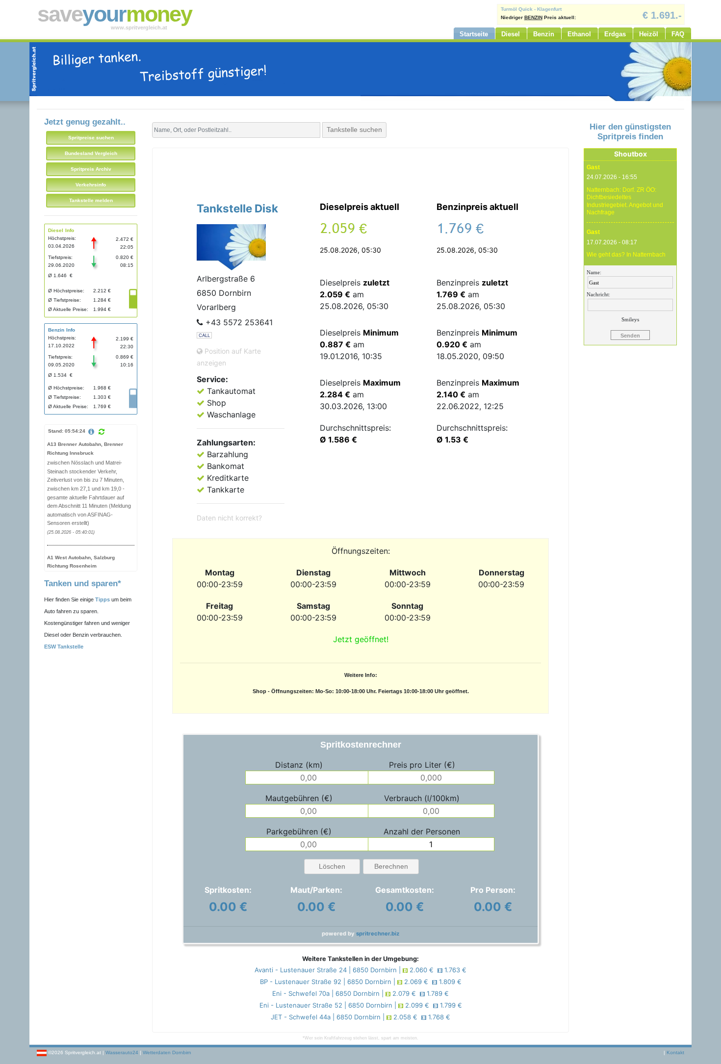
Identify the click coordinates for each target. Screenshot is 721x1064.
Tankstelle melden (91, 200)
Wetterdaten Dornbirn (167, 1052)
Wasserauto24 (121, 1052)
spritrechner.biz (377, 933)
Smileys (630, 319)
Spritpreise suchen (91, 137)
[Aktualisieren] (101, 431)
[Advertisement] (360, 172)
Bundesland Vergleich (91, 153)
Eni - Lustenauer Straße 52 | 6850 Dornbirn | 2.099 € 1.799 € (360, 1005)
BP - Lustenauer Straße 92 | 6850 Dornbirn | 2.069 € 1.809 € (361, 982)
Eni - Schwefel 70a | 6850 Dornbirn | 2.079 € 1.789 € (360, 993)
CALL (204, 335)
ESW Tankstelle (63, 646)
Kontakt (675, 1052)
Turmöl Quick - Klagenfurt (531, 9)
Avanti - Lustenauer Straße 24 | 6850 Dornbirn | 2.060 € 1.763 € (360, 970)
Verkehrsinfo (91, 184)
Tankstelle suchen (354, 129)
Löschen (332, 866)
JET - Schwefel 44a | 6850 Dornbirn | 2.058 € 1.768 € (360, 1017)
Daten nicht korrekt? (229, 518)
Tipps (102, 599)
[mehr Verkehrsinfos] (92, 432)
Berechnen (391, 866)
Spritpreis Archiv (91, 169)
